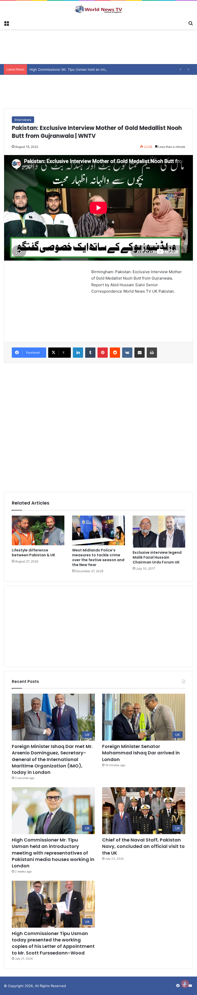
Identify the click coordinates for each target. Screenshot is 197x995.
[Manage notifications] (185, 984)
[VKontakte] (127, 352)
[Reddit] (115, 352)
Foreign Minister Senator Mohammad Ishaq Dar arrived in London (141, 752)
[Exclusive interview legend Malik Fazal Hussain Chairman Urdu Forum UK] (159, 531)
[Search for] (190, 23)
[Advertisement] (98, 45)
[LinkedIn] (78, 352)
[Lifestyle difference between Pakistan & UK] (38, 530)
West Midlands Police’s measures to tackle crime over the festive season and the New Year (98, 557)
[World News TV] (98, 9)
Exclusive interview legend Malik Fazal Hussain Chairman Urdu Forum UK (157, 557)
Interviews (23, 120)
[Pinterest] (102, 352)
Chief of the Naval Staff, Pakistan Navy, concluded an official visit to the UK (143, 846)
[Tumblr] (90, 352)
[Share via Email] (139, 352)
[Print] (152, 352)
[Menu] (6, 23)
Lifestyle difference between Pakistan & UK (33, 553)
